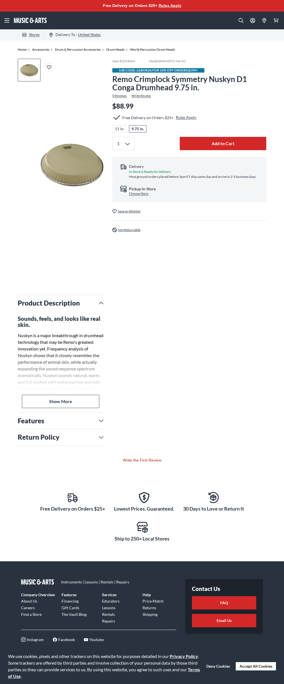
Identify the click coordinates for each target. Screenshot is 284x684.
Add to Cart (223, 143)
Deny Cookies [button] (218, 666)
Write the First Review (142, 460)
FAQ (224, 602)
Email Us (224, 620)
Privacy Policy (184, 656)
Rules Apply (170, 5)
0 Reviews (119, 96)
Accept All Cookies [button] (256, 666)
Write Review (141, 96)
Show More (60, 401)
